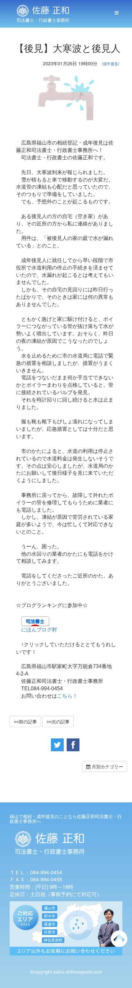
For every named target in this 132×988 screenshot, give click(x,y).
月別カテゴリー (106, 766)
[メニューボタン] (116, 12)
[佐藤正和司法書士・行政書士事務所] (42, 14)
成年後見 (110, 63)
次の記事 (61, 721)
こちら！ (67, 696)
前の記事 (28, 721)
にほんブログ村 (39, 629)
